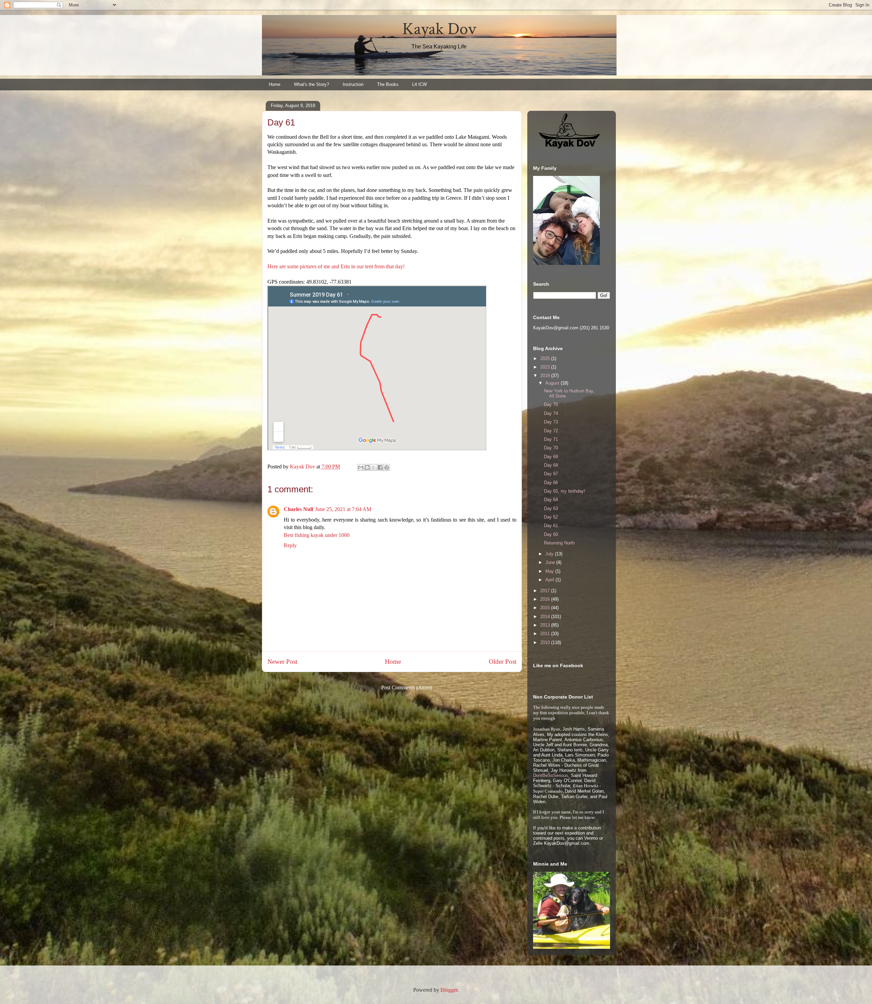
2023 (545, 367)
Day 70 (551, 447)
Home (274, 84)
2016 (545, 599)
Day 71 (551, 439)
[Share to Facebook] (380, 467)
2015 (545, 607)
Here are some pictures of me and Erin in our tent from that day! (336, 266)
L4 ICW (419, 84)
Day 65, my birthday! (564, 491)
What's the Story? (311, 84)
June (550, 562)
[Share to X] (373, 467)
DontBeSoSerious (550, 775)
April (550, 579)
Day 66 (551, 482)
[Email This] (360, 467)
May (550, 571)
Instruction (353, 84)
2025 (545, 358)
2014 (545, 616)
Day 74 (551, 413)
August (553, 383)
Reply (290, 545)
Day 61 (551, 525)
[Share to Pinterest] (386, 467)
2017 (545, 590)
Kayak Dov (439, 29)
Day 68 (551, 465)
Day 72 (551, 430)
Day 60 (551, 534)
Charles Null (298, 509)
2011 (545, 633)
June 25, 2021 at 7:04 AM (343, 509)
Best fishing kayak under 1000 (316, 535)
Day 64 (551, 499)
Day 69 (551, 456)
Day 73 (551, 421)
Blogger (448, 990)
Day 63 (551, 508)
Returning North (559, 542)
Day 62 (551, 517)
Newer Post (282, 661)
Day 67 (551, 473)
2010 (545, 642)
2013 (545, 625)
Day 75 (551, 404)
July (550, 553)
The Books (388, 84)
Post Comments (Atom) (406, 687)
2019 (545, 375)
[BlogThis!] (367, 467)
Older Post (502, 661)
